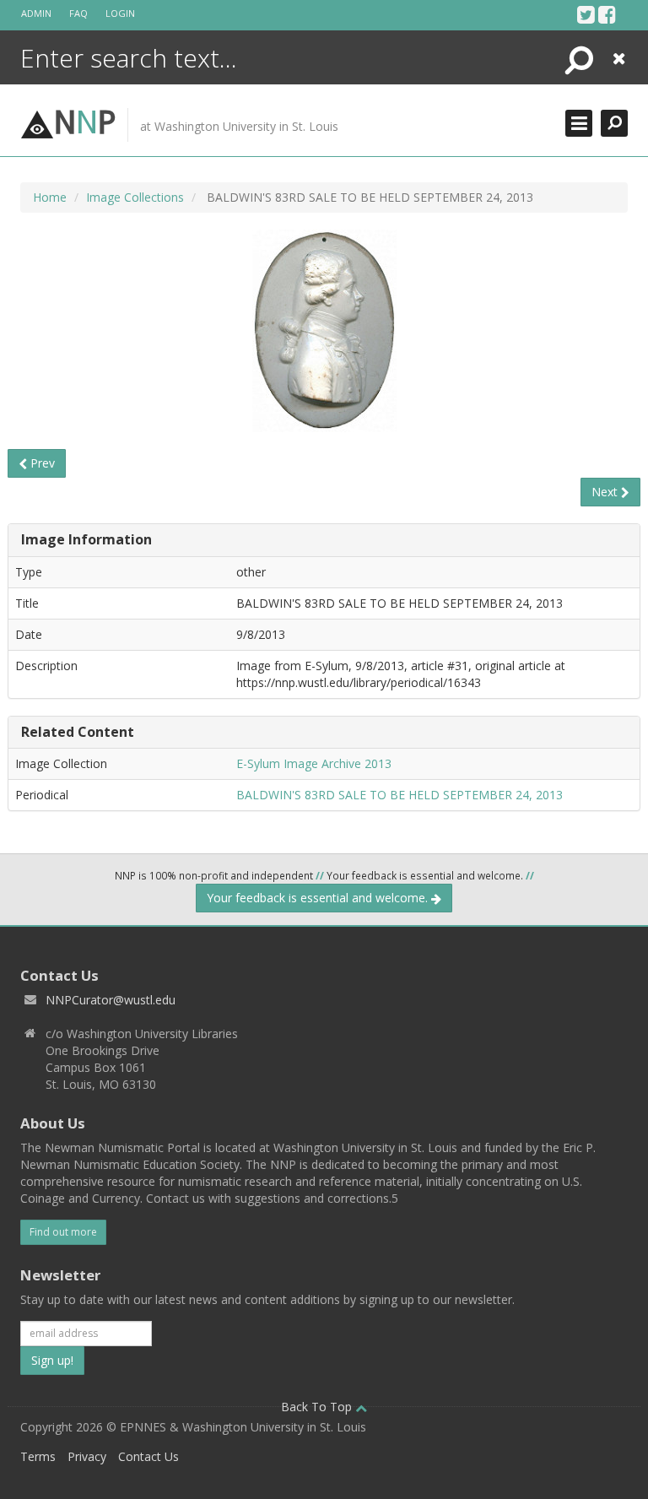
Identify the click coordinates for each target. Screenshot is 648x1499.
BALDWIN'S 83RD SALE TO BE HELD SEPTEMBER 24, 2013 (399, 795)
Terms (38, 1456)
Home (50, 197)
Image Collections (135, 197)
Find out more (63, 1232)
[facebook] (607, 14)
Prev (41, 463)
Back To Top (318, 1407)
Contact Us (148, 1456)
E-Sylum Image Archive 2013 (314, 763)
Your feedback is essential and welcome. (319, 898)
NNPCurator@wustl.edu (111, 1000)
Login (120, 13)
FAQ (78, 13)
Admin (36, 13)
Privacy (87, 1456)
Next (606, 492)
